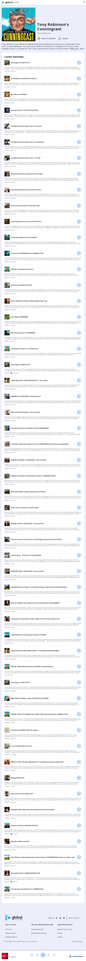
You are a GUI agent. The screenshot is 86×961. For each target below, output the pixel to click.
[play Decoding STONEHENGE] (79, 317)
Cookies (60, 937)
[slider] (76, 956)
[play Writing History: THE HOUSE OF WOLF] (79, 110)
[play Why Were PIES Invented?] (79, 841)
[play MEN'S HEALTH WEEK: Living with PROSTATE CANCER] (79, 698)
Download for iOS (37, 929)
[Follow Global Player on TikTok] (60, 918)
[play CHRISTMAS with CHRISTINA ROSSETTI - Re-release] (79, 380)
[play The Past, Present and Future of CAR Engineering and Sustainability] (79, 539)
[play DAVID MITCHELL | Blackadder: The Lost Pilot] (79, 571)
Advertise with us (11, 937)
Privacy (59, 933)
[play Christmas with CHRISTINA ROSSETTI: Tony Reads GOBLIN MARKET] (79, 650)
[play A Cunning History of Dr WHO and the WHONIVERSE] (79, 428)
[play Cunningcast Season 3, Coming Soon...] (79, 348)
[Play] (43, 955)
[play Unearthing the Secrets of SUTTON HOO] (79, 221)
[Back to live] (54, 955)
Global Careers (10, 933)
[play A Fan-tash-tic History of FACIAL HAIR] (79, 507)
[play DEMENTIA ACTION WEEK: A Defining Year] (79, 396)
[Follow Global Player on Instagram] (64, 918)
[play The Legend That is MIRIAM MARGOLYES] (79, 873)
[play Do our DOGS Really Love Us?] (79, 746)
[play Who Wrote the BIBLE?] (79, 94)
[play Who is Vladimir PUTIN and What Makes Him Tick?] (79, 301)
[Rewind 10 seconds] (37, 955)
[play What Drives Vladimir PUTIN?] (79, 285)
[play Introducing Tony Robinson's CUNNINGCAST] (79, 889)
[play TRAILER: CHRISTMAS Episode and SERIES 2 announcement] (79, 666)
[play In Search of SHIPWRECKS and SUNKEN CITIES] (79, 253)
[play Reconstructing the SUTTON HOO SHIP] (79, 205)
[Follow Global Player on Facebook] (56, 918)
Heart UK (13, 957)
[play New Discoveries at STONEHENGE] (79, 333)
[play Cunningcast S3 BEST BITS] (79, 62)
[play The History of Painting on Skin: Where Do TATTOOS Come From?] (79, 619)
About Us (8, 929)
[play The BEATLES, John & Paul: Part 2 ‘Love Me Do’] (79, 142)
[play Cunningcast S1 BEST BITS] (79, 682)
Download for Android (38, 933)
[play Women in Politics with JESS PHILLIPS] (79, 825)
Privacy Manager (77, 941)
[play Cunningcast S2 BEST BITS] (79, 364)
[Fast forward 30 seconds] (48, 955)
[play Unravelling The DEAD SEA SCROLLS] (79, 78)
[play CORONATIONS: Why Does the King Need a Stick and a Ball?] (79, 809)
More (82, 49)
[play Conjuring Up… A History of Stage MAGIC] (79, 555)
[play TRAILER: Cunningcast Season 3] (79, 269)
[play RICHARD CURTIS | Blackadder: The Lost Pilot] (79, 523)
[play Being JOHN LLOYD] (79, 778)
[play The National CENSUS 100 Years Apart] (79, 730)
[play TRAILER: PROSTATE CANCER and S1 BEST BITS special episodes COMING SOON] (79, 714)
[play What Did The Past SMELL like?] (79, 793)
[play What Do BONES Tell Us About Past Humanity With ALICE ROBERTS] (79, 603)
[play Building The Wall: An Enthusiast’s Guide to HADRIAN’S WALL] (79, 476)
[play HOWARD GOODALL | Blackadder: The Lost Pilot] (79, 460)
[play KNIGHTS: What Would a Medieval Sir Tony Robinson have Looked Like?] (79, 762)
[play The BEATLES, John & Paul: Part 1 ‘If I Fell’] (79, 158)
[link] (43, 67)
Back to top (73, 918)
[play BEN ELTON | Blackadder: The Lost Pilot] (79, 412)
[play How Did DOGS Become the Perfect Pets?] (79, 190)
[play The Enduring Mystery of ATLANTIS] (79, 237)
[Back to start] (32, 955)
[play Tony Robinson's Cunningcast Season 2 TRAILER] (79, 635)
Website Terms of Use (64, 929)
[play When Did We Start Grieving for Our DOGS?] (79, 174)
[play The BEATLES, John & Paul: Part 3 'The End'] (79, 126)
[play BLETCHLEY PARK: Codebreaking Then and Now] (79, 491)
